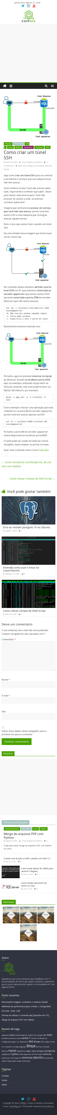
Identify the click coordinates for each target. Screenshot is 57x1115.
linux (25, 166)
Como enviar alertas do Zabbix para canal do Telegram (37, 869)
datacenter (24, 1042)
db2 (31, 1041)
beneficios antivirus (9, 1038)
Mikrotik (5, 1051)
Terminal (39, 147)
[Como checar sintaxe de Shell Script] (28, 581)
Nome (6, 679)
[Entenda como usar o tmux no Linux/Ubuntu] (28, 538)
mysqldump (20, 1051)
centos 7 (26, 1038)
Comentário (9, 639)
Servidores (28, 147)
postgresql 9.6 (6, 1054)
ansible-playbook (21, 1035)
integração (22, 1047)
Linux (10, 147)
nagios (28, 1051)
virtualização (48, 1058)
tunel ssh (48, 166)
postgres (40, 1051)
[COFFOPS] (8, 963)
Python (43, 829)
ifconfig (15, 1047)
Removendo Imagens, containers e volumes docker (25, 1002)
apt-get (40, 1035)
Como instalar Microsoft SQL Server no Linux (34, 884)
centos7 (34, 1038)
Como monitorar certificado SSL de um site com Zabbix (26, 464)
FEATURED (19, 144)
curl (18, 1042)
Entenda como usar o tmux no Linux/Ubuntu (21, 569)
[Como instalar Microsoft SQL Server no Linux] (11, 881)
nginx (34, 1051)
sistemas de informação (10, 1058)
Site (4, 711)
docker (52, 1042)
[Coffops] (5, 86)
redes (21, 1054)
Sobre (4, 1084)
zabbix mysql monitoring (21, 1061)
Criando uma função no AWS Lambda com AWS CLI (27, 858)
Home (4, 1080)
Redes (18, 147)
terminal (40, 166)
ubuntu (6, 169)
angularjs (5, 1035)
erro (3, 1047)
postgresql (50, 1050)
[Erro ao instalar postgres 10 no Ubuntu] (28, 497)
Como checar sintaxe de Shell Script (32, 478)
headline (9, 1047)
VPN (47, 147)
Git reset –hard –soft (11, 1011)
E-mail (6, 695)
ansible (12, 1035)
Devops (8, 144)
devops (37, 1041)
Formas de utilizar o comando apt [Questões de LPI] (25, 1015)
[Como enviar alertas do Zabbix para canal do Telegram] (11, 867)
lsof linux (39, 1047)
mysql (30, 166)
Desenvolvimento (12, 829)
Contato (5, 1075)
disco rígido (45, 1042)
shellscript (47, 1054)
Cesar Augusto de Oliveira (32, 162)
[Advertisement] (28, 52)
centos (18, 1038)
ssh (34, 166)
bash (20, 166)
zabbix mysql (6, 1061)
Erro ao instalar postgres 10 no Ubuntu (26, 527)
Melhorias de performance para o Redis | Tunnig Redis (26, 1006)
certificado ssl (42, 1038)
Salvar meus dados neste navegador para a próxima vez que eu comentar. (24, 732)
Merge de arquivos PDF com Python (23, 835)
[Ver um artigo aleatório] (52, 86)
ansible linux (32, 1035)
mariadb (46, 1047)
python (15, 1054)
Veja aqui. (44, 450)
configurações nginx (9, 1042)
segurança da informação (33, 1054)
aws (44, 1035)
